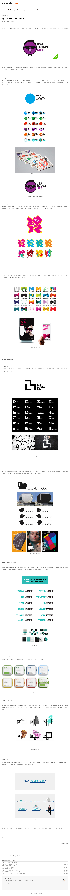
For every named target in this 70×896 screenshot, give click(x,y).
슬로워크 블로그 (9, 878)
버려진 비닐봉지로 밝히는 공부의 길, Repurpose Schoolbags (12, 868)
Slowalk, (32, 893)
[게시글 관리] (8, 856)
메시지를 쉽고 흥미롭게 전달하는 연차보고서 (9, 865)
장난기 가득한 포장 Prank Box (7, 867)
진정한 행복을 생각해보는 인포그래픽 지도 (9, 870)
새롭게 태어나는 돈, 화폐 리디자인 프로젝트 (9, 862)
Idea (29, 10)
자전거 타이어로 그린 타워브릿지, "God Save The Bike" (11, 871)
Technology (11, 10)
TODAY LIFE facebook (37, 196)
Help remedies (36, 692)
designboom (36, 261)
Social (4, 10)
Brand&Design (21, 10)
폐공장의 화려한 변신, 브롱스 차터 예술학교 (9, 864)
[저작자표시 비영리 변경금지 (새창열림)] (18, 855)
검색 (66, 9)
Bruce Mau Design (36, 749)
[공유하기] (7, 856)
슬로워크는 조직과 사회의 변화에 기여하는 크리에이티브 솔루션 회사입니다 (19, 880)
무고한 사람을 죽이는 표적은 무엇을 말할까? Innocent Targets (13, 873)
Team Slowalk (37, 10)
